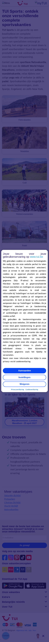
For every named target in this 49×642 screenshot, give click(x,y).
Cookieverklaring (31, 390)
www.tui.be (36, 256)
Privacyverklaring (17, 390)
